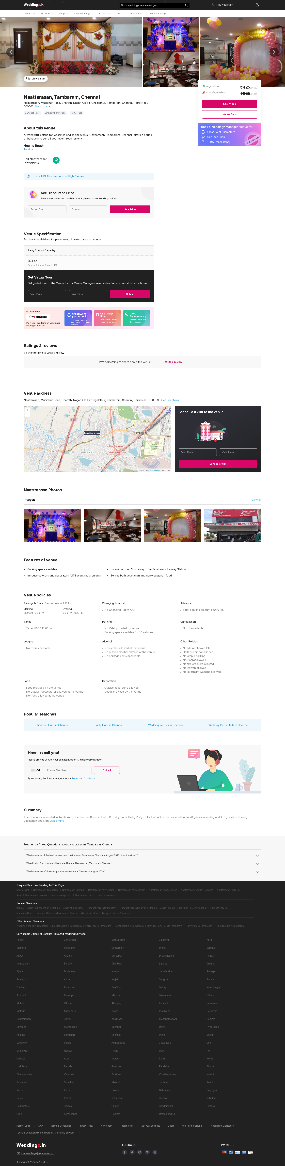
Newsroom (106, 1125)
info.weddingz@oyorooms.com (37, 1153)
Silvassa (21, 1026)
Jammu (210, 947)
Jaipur (210, 1034)
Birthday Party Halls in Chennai (228, 725)
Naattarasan (23, 890)
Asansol (21, 995)
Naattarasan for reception (131, 890)
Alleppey (116, 1003)
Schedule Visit (217, 463)
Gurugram (116, 1066)
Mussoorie (70, 1011)
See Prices (229, 103)
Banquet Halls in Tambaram (129, 926)
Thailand (21, 987)
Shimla (68, 1106)
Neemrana (212, 1003)
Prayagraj (211, 1090)
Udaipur (20, 1058)
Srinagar (211, 971)
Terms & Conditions (61, 1125)
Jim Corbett (118, 939)
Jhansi (115, 1011)
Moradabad (70, 1026)
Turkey (163, 987)
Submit (130, 294)
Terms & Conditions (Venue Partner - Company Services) (45, 1132)
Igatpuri (20, 1011)
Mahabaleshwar (168, 1019)
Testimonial (136, 13)
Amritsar (116, 1074)
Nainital (115, 971)
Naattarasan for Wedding (101, 890)
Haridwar (211, 1011)
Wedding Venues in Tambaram (32, 926)
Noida (209, 1058)
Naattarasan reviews (36, 895)
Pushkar (116, 987)
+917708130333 (31, 163)
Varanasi (69, 1074)
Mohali (20, 1003)
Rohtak (20, 939)
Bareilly (68, 963)
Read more (30, 149)
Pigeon (141, 470)
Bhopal (210, 1066)
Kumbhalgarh (213, 987)
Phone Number (56, 770)
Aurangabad (71, 1114)
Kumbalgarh (23, 963)
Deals (119, 13)
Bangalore (70, 1034)
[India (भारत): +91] (36, 770)
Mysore (115, 995)
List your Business (151, 1125)
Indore (67, 1042)
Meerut (115, 1082)
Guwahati (21, 1082)
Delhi (162, 1026)
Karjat (114, 979)
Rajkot (67, 1098)
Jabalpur (211, 1098)
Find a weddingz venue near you (139, 5)
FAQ (40, 1125)
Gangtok (163, 979)
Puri (161, 1050)
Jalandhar (117, 1098)
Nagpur (68, 1050)
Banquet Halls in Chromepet (116, 913)
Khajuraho (117, 1019)
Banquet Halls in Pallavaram (51, 913)
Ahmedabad (118, 1042)
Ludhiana (21, 1066)
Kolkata (20, 1034)
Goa (208, 1042)
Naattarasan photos (61, 895)
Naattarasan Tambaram (46, 890)
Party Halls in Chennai (108, 725)
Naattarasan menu (107, 895)
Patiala (210, 979)
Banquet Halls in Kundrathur (84, 913)
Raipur (20, 1098)
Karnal (67, 1090)
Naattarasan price (84, 895)
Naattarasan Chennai (73, 890)
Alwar (19, 955)
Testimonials (127, 1125)
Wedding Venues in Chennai (165, 725)
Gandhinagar (166, 1106)
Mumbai (116, 1026)
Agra (66, 1058)
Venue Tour (229, 114)
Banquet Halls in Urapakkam (101, 908)
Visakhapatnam (167, 1074)
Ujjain (19, 1114)
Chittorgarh (70, 939)
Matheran (69, 971)
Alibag (67, 979)
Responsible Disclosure (222, 1125)
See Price (130, 209)
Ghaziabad (165, 1042)
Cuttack (210, 1106)
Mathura (21, 947)
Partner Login (23, 1125)
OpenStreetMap (153, 470)
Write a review (173, 361)
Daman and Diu (167, 1114)
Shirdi (67, 1019)
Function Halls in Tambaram (230, 926)
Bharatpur (69, 995)
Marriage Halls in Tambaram (67, 926)
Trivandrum (165, 995)
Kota (209, 939)
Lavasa (163, 963)
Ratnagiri (21, 979)
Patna (114, 1050)
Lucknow (21, 1042)
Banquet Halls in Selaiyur (133, 908)
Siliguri (115, 1106)
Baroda (68, 1066)
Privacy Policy (86, 1125)
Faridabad (164, 1066)
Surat (162, 1058)
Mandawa (69, 947)
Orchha (210, 963)
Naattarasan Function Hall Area (197, 890)
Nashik (210, 1074)
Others (210, 995)
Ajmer (19, 971)
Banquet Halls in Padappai (192, 908)
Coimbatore (23, 1106)
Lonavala (164, 1003)
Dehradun (164, 1090)
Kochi (19, 1090)
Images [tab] (29, 500)
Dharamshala (166, 955)
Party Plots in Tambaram (199, 926)
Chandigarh (22, 1050)
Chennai (116, 1034)
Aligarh (68, 955)
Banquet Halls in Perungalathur (32, 908)
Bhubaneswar (24, 1074)
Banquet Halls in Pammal (162, 908)
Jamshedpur (166, 971)
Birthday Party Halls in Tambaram (164, 926)
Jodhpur (163, 1082)
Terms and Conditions (83, 778)
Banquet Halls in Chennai (52, 725)
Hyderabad (212, 1026)
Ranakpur (69, 987)
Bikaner (68, 1003)
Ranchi (210, 1082)
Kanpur (115, 1058)
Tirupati (210, 955)
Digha (162, 947)
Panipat (115, 1114)
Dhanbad (116, 963)
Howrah (115, 1090)
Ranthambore (24, 1019)
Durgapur (116, 955)
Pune (162, 1034)
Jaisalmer (164, 939)
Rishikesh (164, 1011)
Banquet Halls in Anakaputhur (67, 908)
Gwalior (163, 1098)
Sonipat (210, 1019)
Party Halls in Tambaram (98, 926)
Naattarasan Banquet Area (163, 890)
